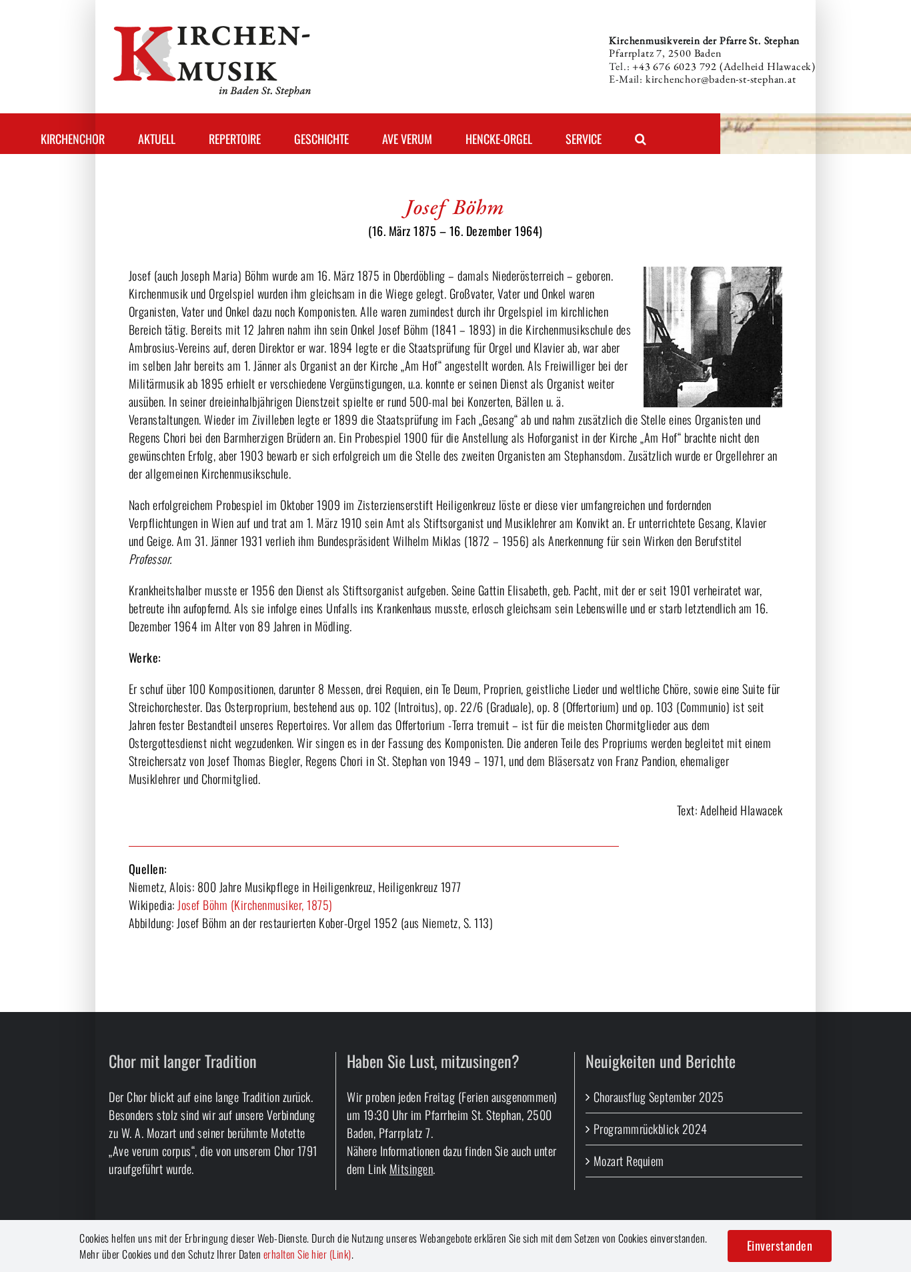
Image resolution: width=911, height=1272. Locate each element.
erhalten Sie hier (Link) (307, 1254)
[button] (640, 133)
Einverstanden (780, 1245)
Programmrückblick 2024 (651, 1128)
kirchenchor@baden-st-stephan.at (721, 79)
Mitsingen (411, 1168)
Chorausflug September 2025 (659, 1096)
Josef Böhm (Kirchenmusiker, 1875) (255, 904)
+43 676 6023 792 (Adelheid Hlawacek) (724, 66)
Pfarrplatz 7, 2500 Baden (665, 53)
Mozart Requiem (629, 1160)
